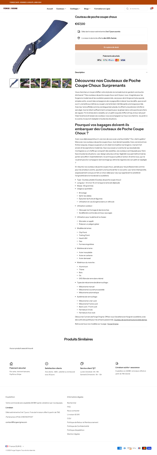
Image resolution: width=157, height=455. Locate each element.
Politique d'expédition (75, 430)
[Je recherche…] (127, 8)
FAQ (69, 407)
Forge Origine (112, 324)
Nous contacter (73, 411)
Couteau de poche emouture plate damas (130, 320)
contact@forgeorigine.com (16, 422)
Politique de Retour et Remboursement (82, 422)
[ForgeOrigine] (10, 9)
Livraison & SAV (73, 414)
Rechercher (71, 403)
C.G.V (69, 418)
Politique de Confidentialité (78, 426)
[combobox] (135, 8)
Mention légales (73, 434)
